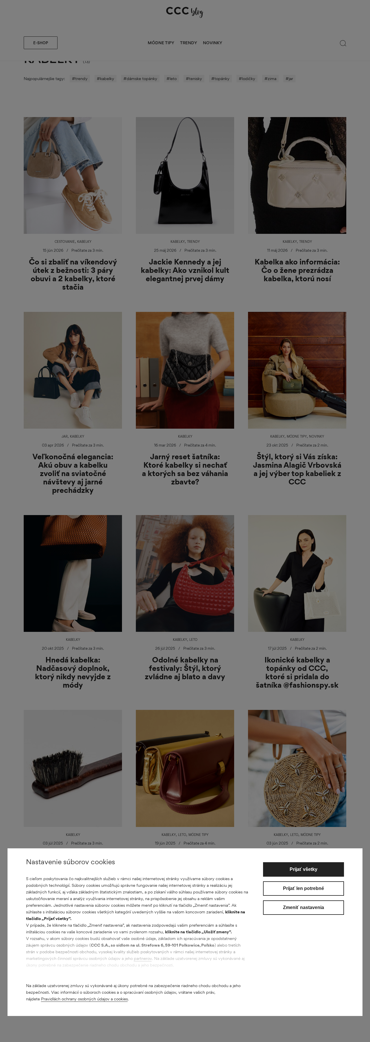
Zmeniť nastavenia (303, 907)
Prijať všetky (303, 869)
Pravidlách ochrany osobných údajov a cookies (84, 998)
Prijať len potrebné (303, 888)
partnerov (143, 958)
